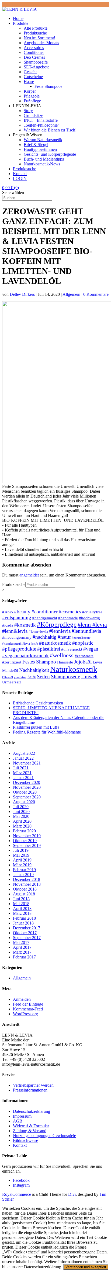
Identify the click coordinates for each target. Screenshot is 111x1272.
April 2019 (22, 860)
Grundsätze (33, 115)
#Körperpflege (57, 624)
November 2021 (27, 763)
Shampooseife (36, 62)
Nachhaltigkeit (34, 670)
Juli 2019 (21, 850)
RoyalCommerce (16, 1194)
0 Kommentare (96, 294)
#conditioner (45, 611)
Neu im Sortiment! (39, 38)
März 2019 (22, 865)
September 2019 (27, 845)
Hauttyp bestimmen (40, 149)
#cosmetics (70, 611)
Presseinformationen (30, 1090)
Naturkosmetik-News (42, 164)
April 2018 (22, 908)
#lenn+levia (38, 631)
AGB (17, 1121)
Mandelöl (10, 670)
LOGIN (20, 178)
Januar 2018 (23, 923)
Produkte (20, 23)
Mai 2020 (21, 816)
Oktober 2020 (25, 792)
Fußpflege (32, 101)
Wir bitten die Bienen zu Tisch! (50, 130)
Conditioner (34, 52)
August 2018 (24, 894)
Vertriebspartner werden (33, 1085)
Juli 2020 (21, 806)
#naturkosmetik (55, 643)
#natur (64, 637)
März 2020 (22, 826)
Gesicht (30, 71)
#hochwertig (89, 618)
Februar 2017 (24, 957)
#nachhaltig (45, 637)
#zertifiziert (11, 662)
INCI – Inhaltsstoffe (41, 120)
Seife (31, 677)
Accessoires (34, 47)
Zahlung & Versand (29, 1130)
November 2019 (27, 835)
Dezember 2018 (26, 879)
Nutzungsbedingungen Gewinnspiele (44, 1135)
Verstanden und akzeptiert (85, 1267)
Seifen (43, 676)
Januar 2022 (23, 758)
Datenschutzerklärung (31, 1111)
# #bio (7, 612)
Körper (30, 91)
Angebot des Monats (41, 42)
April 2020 (22, 821)
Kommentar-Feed (28, 1009)
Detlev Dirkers (22, 294)
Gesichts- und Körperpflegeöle (50, 154)
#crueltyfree (92, 612)
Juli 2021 (21, 768)
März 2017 (22, 952)
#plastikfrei (48, 649)
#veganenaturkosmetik (25, 655)
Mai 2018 (21, 903)
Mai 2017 (21, 942)
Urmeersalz (11, 682)
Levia (97, 662)
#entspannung (16, 617)
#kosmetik (25, 625)
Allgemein (71, 294)
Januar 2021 (23, 777)
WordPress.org (25, 1014)
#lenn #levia (92, 624)
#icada (7, 625)
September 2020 (27, 797)
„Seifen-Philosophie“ (42, 125)
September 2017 (27, 937)
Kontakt (20, 173)
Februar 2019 (24, 869)
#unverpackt (71, 649)
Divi (72, 1194)
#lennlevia (60, 631)
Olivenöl (7, 677)
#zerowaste (84, 656)
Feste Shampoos (48, 86)
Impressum (22, 1116)
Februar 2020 (24, 831)
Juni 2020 (21, 811)
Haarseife (65, 662)
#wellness (62, 655)
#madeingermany (17, 637)
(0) (10, 187)
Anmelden (22, 999)
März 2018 (22, 913)
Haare (29, 81)
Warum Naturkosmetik (43, 139)
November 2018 (27, 884)
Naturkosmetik (73, 669)
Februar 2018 (24, 918)
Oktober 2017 (25, 932)
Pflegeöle (32, 96)
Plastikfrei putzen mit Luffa (36, 727)
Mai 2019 (21, 855)
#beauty (22, 611)
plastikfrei (20, 677)
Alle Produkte (35, 28)
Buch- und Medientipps (44, 159)
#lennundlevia (86, 631)
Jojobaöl (83, 662)
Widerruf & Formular (31, 1126)
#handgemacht (44, 618)
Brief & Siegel (36, 144)
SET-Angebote (36, 67)
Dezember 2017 (26, 928)
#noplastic (82, 643)
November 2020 (27, 787)
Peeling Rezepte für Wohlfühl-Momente (47, 732)
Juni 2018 (21, 898)
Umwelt (89, 676)
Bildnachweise (25, 1140)
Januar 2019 (23, 874)
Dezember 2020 (26, 782)
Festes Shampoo (39, 662)
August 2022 (24, 753)
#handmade (68, 618)
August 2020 (24, 802)
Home (18, 18)
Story (28, 110)
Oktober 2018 (25, 889)
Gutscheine (33, 76)
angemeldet (29, 575)
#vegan (90, 649)
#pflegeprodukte (19, 649)
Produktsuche (35, 33)
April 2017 (22, 947)
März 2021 (22, 772)
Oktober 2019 (25, 840)
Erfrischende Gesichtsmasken (38, 703)
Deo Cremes (34, 57)
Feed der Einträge (28, 1004)
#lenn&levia (14, 631)
